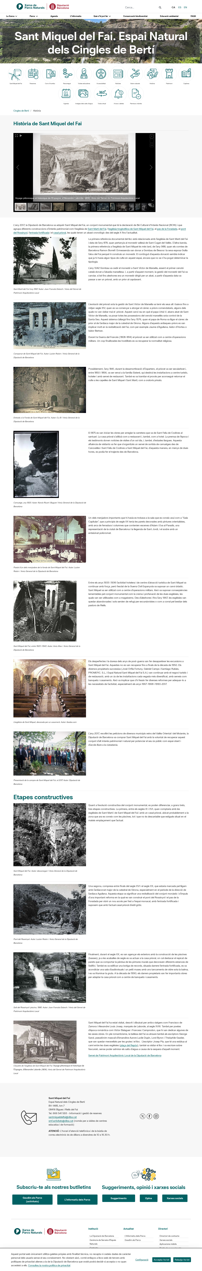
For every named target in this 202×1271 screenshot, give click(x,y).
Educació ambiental (169, 16)
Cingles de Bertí (21, 110)
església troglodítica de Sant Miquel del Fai (130, 228)
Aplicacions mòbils (168, 1244)
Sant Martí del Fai (97, 228)
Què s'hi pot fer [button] (101, 16)
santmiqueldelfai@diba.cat (63, 1117)
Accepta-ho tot (161, 1259)
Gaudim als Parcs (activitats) (32, 1199)
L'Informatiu (75, 16)
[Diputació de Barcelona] (40, 1231)
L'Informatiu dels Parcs (77, 1199)
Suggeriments (119, 1198)
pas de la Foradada (167, 228)
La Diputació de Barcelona (102, 1236)
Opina (148, 1198)
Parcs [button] (33, 16)
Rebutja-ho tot (182, 1259)
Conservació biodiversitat (135, 16)
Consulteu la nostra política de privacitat (49, 1265)
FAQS (193, 16)
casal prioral (59, 232)
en (185, 7)
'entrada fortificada (39, 232)
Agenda (54, 16)
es (179, 7)
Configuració (141, 1259)
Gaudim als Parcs (133, 1240)
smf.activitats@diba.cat (61, 1120)
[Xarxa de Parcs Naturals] (43, 6)
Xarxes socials (175, 1198)
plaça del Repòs (128, 1045)
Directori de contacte (169, 1236)
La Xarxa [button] (10, 16)
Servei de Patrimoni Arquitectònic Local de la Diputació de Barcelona (124, 1055)
